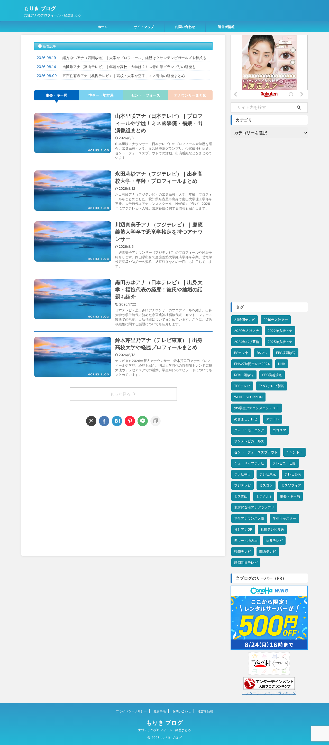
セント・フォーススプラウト (256, 452)
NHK (281, 364)
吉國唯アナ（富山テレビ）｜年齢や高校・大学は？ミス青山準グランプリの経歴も (132, 66)
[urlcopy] (155, 421)
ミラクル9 (263, 496)
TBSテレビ (242, 386)
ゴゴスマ (279, 430)
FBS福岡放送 (286, 353)
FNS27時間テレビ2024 (252, 364)
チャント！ (294, 452)
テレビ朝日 (242, 474)
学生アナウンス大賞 (249, 518)
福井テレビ (274, 540)
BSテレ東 (241, 353)
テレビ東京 (267, 474)
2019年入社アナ (275, 320)
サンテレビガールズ (249, 441)
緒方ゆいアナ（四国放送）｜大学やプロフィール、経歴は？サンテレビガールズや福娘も (134, 57)
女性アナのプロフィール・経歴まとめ (164, 730)
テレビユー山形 (284, 463)
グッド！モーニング (249, 430)
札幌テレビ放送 (272, 529)
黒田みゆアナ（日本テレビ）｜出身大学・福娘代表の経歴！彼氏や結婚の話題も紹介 (159, 289)
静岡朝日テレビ (246, 562)
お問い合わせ (185, 27)
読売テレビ (242, 551)
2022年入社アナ (280, 331)
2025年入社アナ (280, 342)
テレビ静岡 (293, 474)
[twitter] (91, 421)
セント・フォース (145, 95)
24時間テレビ (244, 320)
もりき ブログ (40, 8)
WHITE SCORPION (248, 397)
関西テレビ (267, 551)
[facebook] (104, 421)
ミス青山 (241, 496)
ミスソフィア (291, 485)
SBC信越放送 (272, 375)
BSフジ (262, 353)
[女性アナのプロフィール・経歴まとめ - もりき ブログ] (117, 421)
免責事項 (159, 711)
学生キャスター (284, 518)
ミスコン (266, 485)
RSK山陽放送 (244, 375)
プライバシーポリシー (131, 711)
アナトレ (272, 419)
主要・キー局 (56, 95)
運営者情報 (226, 27)
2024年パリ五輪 (246, 342)
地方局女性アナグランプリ (254, 507)
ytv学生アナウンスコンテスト (256, 408)
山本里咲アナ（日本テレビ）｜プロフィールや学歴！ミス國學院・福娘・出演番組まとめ (159, 123)
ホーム (103, 27)
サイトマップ (144, 27)
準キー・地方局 (101, 95)
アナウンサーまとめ (190, 95)
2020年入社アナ (246, 331)
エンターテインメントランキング (269, 693)
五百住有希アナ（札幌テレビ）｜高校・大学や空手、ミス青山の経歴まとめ (123, 75)
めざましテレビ (246, 419)
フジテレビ (242, 485)
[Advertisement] (123, 489)
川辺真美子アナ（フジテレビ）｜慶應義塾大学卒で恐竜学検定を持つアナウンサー (159, 232)
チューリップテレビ (249, 463)
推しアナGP (243, 529)
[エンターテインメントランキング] (269, 687)
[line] (143, 421)
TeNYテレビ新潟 (271, 386)
